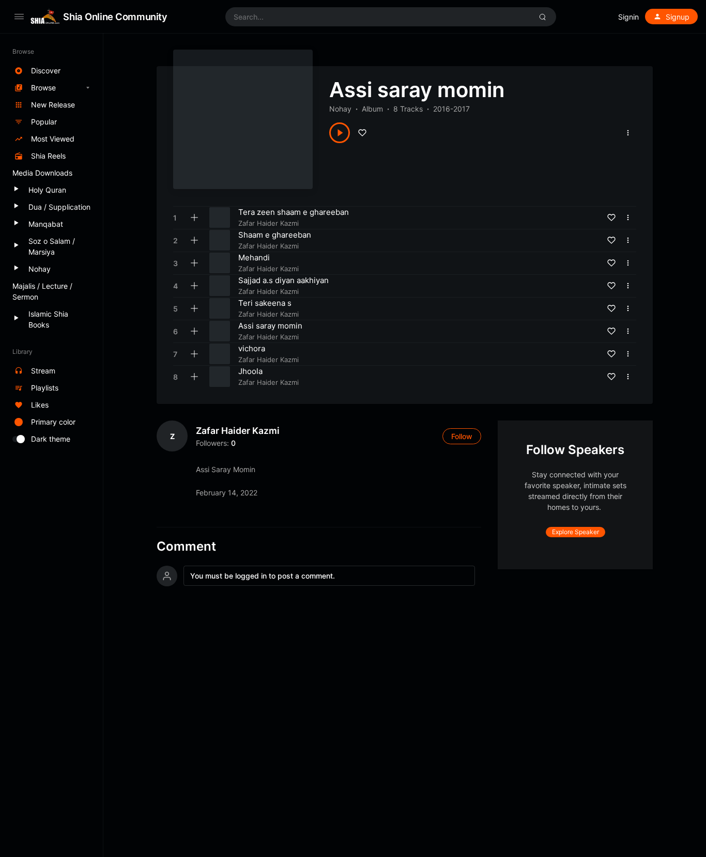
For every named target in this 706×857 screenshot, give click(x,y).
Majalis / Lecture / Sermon (42, 291)
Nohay (340, 108)
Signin (628, 16)
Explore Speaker (575, 532)
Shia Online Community (115, 16)
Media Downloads (42, 172)
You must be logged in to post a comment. (262, 575)
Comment (186, 546)
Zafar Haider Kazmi (238, 430)
